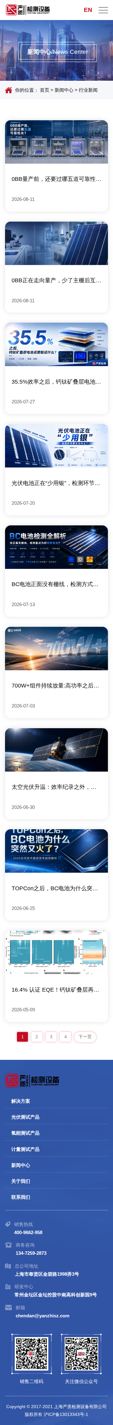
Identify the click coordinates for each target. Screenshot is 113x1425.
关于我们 (20, 1181)
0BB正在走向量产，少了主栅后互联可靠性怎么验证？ (56, 281)
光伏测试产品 (25, 1117)
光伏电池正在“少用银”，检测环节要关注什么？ (56, 484)
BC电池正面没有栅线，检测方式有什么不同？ (55, 585)
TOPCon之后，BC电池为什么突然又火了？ (55, 889)
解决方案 (20, 1101)
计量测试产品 (25, 1149)
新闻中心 (64, 90)
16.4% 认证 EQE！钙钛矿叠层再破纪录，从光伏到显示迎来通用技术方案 (55, 991)
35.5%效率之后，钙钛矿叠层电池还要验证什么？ (56, 383)
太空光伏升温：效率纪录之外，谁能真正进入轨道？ (54, 788)
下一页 (85, 1036)
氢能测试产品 (25, 1133)
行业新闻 (88, 90)
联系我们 (20, 1197)
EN (88, 10)
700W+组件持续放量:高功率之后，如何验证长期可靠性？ (55, 686)
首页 (44, 90)
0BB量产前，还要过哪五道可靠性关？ (54, 180)
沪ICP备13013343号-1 (66, 1414)
